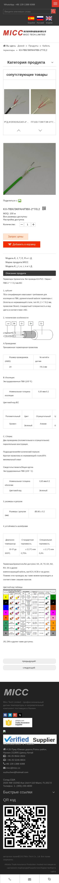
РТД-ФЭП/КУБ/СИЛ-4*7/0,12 (16, 122)
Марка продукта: (14, 262)
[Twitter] (20, 715)
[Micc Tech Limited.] (24, 33)
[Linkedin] (10, 715)
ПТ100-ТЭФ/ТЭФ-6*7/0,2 (43, 122)
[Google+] (15, 715)
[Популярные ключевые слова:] (53, 11)
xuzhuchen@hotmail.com (15, 772)
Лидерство (45, 868)
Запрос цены (15, 236)
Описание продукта (16, 273)
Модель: (10, 258)
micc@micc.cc (13, 768)
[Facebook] (5, 715)
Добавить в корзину (24, 244)
